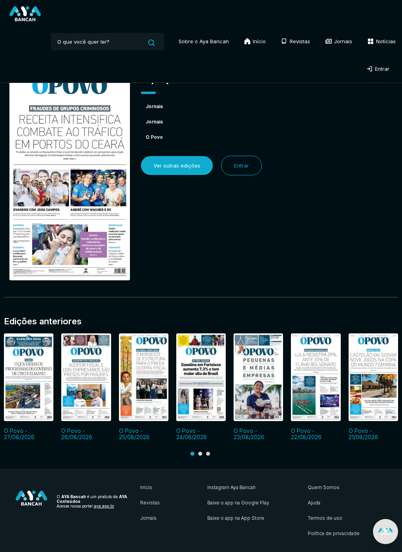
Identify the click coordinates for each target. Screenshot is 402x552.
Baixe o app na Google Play (238, 503)
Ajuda (314, 503)
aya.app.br (104, 506)
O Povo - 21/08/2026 (363, 434)
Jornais (342, 41)
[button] (192, 454)
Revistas (299, 41)
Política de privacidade (334, 533)
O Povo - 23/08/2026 (249, 434)
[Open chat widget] (385, 531)
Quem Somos (324, 487)
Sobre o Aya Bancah (204, 41)
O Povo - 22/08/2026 (306, 434)
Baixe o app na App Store (235, 518)
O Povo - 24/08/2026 (191, 434)
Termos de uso (325, 518)
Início (258, 41)
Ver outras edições (176, 165)
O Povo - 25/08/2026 (134, 434)
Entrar (381, 69)
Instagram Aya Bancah (231, 487)
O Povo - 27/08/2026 (19, 434)
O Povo (154, 137)
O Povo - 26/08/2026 (76, 434)
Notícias (385, 41)
